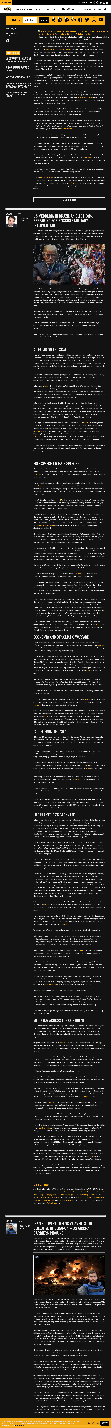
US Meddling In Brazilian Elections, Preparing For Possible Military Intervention (63, 220)
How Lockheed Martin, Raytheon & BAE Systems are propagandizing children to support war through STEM (18, 60)
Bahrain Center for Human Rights (58, 49)
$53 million (75, 183)
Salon (98, 1197)
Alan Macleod (41, 1185)
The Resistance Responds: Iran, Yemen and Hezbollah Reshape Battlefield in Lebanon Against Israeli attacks (18, 85)
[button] (83, 2)
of (43, 1197)
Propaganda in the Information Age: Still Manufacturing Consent (71, 1194)
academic (48, 1197)
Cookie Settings (93, 1423)
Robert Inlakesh (24, 1226)
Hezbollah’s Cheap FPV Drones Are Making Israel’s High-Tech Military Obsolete (17, 94)
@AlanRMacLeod (53, 1203)
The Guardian (90, 1197)
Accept (105, 1423)
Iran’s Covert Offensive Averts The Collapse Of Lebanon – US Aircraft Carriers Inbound (63, 1228)
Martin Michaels (11, 33)
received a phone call (85, 97)
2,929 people (87, 157)
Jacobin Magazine (48, 1200)
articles (55, 1197)
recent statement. (66, 129)
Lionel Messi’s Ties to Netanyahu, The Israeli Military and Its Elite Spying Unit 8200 (18, 69)
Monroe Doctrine (50, 984)
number (39, 1197)
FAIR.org (81, 1197)
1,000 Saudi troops (47, 177)
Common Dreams (64, 1200)
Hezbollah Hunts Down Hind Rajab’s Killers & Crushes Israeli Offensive (18, 77)
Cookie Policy (19, 1425)
